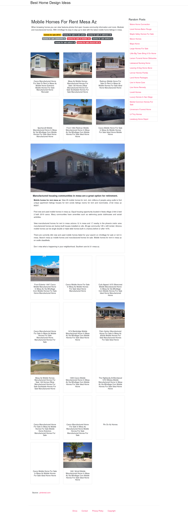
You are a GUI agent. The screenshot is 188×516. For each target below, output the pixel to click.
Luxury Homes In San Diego (141, 97)
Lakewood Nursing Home (140, 63)
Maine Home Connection (140, 24)
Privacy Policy (97, 510)
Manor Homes (135, 39)
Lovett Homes (135, 92)
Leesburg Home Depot (139, 119)
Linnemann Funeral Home (140, 109)
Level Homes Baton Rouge (141, 29)
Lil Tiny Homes (136, 114)
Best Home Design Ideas (50, 2)
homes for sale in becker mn (79, 38)
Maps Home (135, 43)
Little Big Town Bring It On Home (143, 53)
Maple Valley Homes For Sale (142, 34)
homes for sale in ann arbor (74, 35)
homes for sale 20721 (52, 35)
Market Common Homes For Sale (141, 103)
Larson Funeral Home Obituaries (143, 58)
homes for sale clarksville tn (54, 38)
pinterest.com (45, 492)
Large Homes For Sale (139, 48)
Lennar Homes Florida (139, 72)
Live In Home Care (137, 82)
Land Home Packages (139, 77)
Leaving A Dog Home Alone (141, 68)
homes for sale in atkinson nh (99, 35)
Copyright (111, 510)
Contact (85, 510)
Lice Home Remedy (138, 87)
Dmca (75, 510)
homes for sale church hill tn (88, 42)
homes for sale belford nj (103, 38)
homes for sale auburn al (65, 42)
